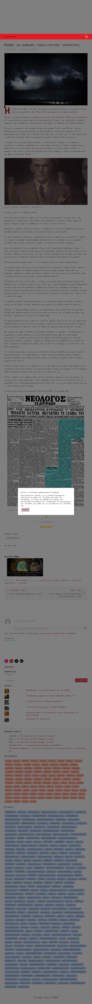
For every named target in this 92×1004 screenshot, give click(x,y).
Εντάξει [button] (25, 510)
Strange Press (9, 36)
